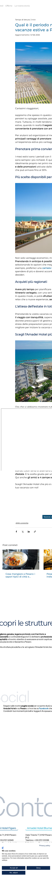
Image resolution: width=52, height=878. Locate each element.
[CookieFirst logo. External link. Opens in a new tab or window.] (3, 848)
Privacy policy (44, 846)
